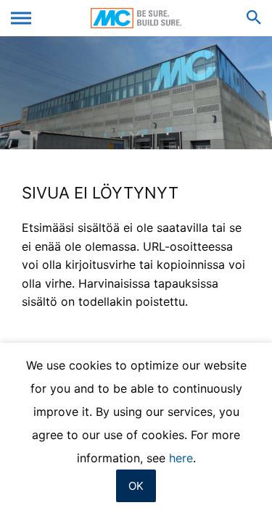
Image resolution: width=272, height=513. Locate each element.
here (181, 458)
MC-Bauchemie (136, 18)
